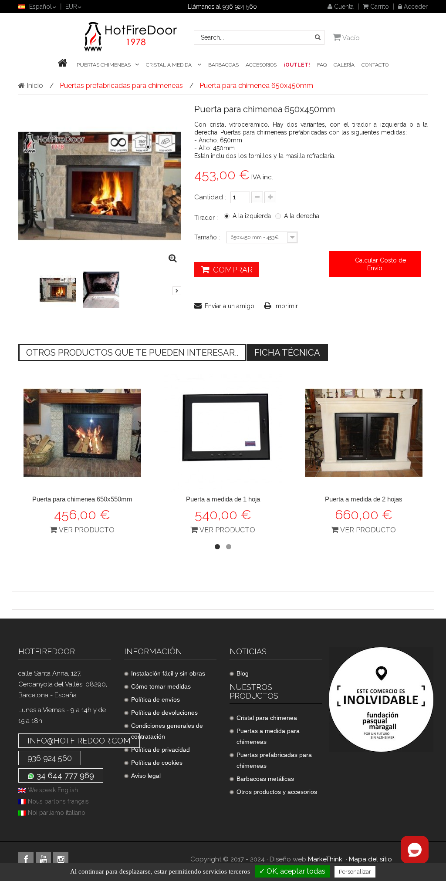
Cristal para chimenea (267, 717)
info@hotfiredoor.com (79, 740)
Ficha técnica (287, 352)
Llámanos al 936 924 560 (222, 6)
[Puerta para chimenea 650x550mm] (82, 433)
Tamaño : (208, 237)
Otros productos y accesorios (277, 791)
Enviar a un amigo (229, 306)
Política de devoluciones (164, 712)
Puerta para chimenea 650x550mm (82, 499)
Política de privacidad (160, 749)
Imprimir (286, 306)
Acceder (415, 6)
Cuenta (343, 6)
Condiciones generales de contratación (167, 731)
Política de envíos (155, 699)
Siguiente (176, 290)
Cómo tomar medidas (161, 686)
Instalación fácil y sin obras (168, 673)
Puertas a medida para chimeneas (268, 736)
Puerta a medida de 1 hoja (223, 499)
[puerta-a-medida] (223, 433)
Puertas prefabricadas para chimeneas (274, 760)
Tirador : (207, 217)
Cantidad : (210, 197)
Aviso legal (146, 775)
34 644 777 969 (64, 775)
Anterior (32, 294)
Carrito (378, 6)
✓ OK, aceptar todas (292, 871)
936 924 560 (49, 758)
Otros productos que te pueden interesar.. (132, 352)
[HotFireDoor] (131, 36)
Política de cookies (156, 762)
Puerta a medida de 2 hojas (363, 499)
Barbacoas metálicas (265, 778)
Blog (243, 673)
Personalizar (355, 871)
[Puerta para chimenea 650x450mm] (58, 290)
